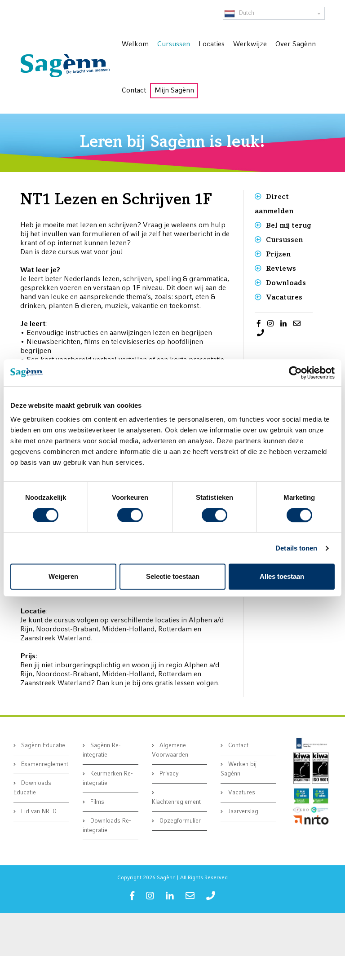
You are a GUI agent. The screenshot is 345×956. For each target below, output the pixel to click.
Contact (237, 746)
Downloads (286, 282)
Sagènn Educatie (42, 746)
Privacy (168, 774)
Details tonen (296, 548)
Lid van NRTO (38, 812)
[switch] (130, 515)
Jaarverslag (242, 812)
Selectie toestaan (172, 576)
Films (96, 802)
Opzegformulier (179, 821)
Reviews (281, 268)
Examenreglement (43, 764)
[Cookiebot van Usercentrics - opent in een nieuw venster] (295, 372)
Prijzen (278, 254)
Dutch (245, 13)
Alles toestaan (282, 576)
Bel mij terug (288, 225)
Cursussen (284, 239)
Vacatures (284, 297)
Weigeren (63, 576)
